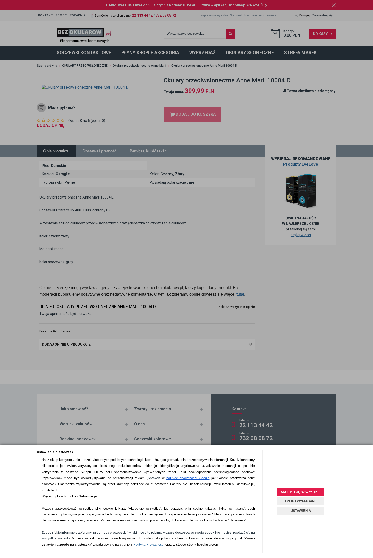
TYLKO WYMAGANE (301, 501)
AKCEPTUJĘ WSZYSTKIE (301, 492)
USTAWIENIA (301, 511)
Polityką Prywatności (148, 544)
